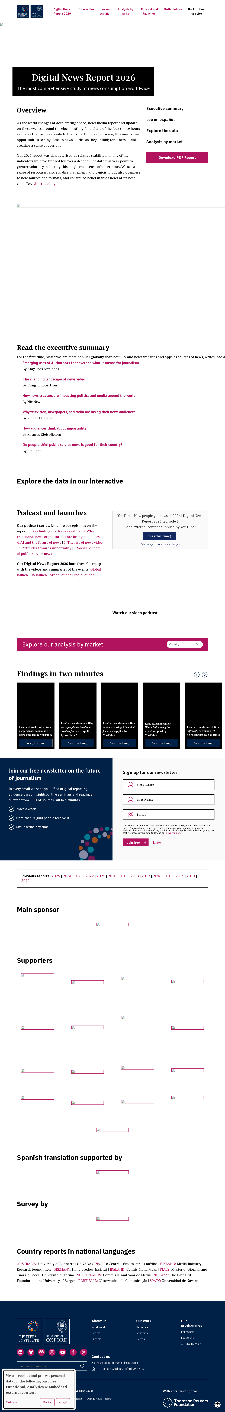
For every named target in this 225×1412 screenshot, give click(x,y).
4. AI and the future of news (39, 542)
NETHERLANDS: (89, 1275)
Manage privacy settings (160, 544)
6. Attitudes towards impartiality (45, 548)
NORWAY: (161, 1275)
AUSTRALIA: (27, 1263)
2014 (179, 876)
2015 (168, 876)
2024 (67, 876)
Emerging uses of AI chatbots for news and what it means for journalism (81, 362)
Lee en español (160, 119)
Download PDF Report (177, 157)
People (96, 1333)
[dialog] (39, 1389)
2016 (157, 876)
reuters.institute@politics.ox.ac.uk (117, 1363)
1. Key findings (40, 531)
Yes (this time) (159, 536)
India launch (84, 574)
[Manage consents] (217, 1404)
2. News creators (67, 531)
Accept (63, 1402)
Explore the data (162, 130)
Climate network (191, 1343)
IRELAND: (118, 1269)
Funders (96, 1339)
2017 (146, 876)
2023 (78, 876)
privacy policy (173, 832)
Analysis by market (164, 141)
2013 (191, 876)
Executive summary (165, 108)
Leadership (188, 1337)
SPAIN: (155, 1280)
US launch (39, 574)
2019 (123, 876)
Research (142, 1333)
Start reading (45, 183)
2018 (134, 876)
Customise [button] (12, 1402)
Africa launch (60, 574)
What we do (99, 1327)
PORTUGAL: (88, 1280)
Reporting (142, 1327)
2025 (56, 876)
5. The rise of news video (83, 542)
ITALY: (165, 1269)
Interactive (86, 9)
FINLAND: (168, 1263)
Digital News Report (99, 1398)
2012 (25, 880)
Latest (158, 842)
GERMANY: (62, 1269)
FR (104, 1263)
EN (96, 1263)
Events (140, 1339)
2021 (101, 876)
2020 (112, 876)
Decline (47, 1402)
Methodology (173, 9)
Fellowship (187, 1332)
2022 (89, 876)
